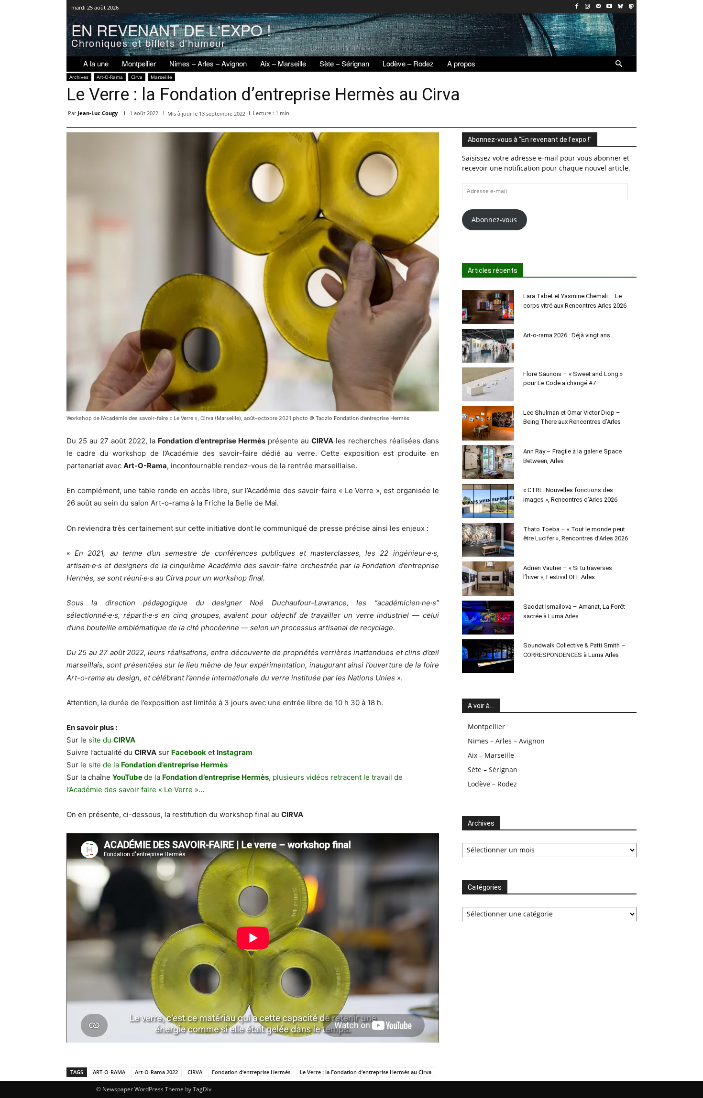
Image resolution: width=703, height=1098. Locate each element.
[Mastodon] (631, 6)
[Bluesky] (620, 6)
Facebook (188, 752)
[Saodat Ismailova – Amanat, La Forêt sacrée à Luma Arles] (488, 618)
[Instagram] (587, 6)
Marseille (161, 77)
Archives (78, 77)
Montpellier (486, 726)
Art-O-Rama (110, 77)
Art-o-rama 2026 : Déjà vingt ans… (569, 335)
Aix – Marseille (491, 755)
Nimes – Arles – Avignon (506, 740)
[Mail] (598, 6)
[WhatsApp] (539, 115)
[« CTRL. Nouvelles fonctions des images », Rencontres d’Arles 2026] (488, 501)
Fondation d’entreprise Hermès (251, 1072)
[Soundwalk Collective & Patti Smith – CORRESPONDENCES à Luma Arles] (488, 656)
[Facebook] (576, 6)
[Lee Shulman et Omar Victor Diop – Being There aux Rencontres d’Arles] (488, 423)
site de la (158, 764)
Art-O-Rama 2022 (156, 1072)
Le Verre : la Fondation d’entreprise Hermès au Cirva (365, 1072)
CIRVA (194, 1072)
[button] (618, 64)
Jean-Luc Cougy (97, 113)
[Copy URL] (627, 115)
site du (111, 739)
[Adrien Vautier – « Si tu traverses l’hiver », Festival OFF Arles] (488, 578)
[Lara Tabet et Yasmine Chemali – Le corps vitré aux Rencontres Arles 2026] (488, 307)
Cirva (137, 77)
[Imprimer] (605, 115)
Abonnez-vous (494, 219)
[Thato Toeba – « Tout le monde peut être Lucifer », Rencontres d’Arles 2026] (488, 540)
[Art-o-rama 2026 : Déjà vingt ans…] (488, 346)
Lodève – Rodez (492, 783)
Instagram (235, 752)
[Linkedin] (561, 115)
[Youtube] (609, 6)
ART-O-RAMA (109, 1072)
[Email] (583, 115)
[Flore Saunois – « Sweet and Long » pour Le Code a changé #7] (488, 384)
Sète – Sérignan (492, 769)
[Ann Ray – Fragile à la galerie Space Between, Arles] (488, 462)
